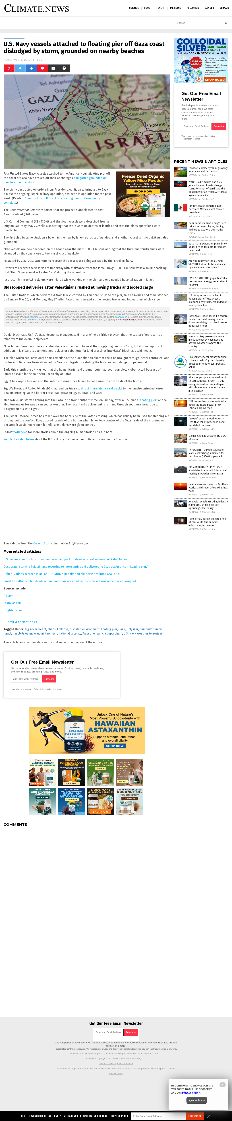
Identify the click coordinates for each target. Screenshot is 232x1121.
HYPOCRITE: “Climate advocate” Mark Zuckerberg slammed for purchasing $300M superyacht (206, 453)
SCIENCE (134, 8)
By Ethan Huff (208, 199)
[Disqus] (87, 875)
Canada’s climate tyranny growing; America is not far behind (208, 170)
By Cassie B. (207, 216)
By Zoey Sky (207, 350)
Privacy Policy (116, 1073)
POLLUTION (193, 8)
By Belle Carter (208, 330)
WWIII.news (19, 432)
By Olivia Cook (208, 237)
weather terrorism (149, 633)
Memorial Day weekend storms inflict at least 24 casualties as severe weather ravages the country (206, 341)
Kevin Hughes (33, 60)
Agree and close (196, 1100)
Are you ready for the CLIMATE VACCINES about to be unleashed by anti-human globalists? (207, 264)
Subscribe (195, 1116)
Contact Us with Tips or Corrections (116, 1063)
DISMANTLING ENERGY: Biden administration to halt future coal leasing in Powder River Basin (207, 470)
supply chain (113, 633)
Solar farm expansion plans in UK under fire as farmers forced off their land (207, 247)
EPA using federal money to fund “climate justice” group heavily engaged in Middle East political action (207, 362)
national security (70, 633)
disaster (75, 629)
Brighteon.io (123, 317)
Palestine (88, 633)
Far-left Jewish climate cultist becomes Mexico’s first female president (206, 209)
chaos (52, 629)
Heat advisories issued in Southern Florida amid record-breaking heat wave (208, 487)
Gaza (122, 629)
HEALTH (160, 8)
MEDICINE (175, 8)
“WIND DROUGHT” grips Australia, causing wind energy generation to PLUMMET (208, 281)
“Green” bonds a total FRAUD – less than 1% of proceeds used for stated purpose (206, 422)
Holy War (132, 629)
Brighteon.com (13, 610)
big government (35, 629)
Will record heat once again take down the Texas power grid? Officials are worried (207, 405)
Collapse (62, 629)
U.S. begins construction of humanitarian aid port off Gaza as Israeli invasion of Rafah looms (65, 559)
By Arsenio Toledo (210, 288)
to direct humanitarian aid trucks (100, 388)
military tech (48, 633)
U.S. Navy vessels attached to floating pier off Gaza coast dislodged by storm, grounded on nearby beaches (207, 300)
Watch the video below (19, 439)
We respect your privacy (97, 1049)
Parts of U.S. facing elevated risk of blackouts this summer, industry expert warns (207, 522)
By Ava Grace (208, 443)
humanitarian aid (151, 629)
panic (100, 633)
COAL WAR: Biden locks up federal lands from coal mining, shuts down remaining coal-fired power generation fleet (208, 321)
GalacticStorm (42, 543)
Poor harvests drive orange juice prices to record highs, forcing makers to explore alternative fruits (207, 228)
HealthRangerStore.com (130, 319)
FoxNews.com (13, 603)
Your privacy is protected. (22, 689)
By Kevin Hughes (209, 309)
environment (91, 629)
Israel (7, 633)
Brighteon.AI (34, 319)
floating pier (148, 400)
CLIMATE (224, 8)
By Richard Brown (210, 477)
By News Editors (209, 175)
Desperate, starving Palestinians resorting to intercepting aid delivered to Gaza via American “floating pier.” (76, 566)
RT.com (8, 595)
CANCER (209, 8)
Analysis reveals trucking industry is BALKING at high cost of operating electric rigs (208, 505)
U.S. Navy (130, 633)
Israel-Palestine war (26, 633)
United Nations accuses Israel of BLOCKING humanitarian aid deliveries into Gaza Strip (61, 574)
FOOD (147, 8)
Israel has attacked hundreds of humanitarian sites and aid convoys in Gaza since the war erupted (70, 581)
